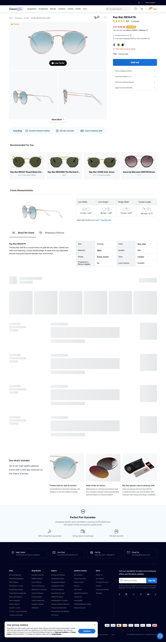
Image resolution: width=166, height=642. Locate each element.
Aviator (106, 257)
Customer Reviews (102, 589)
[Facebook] (119, 594)
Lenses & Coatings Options (124, 82)
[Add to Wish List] (105, 17)
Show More (57, 119)
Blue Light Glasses (15, 597)
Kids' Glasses (13, 582)
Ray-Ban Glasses (38, 575)
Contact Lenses (14, 608)
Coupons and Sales (16, 615)
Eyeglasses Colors (57, 578)
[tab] (22, 234)
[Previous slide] (9, 166)
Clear (144, 244)
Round (99, 257)
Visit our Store (79, 582)
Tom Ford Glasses (38, 586)
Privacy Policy (152, 585)
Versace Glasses (37, 593)
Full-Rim (140, 257)
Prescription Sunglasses (17, 593)
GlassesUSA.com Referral (60, 611)
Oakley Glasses (37, 578)
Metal (99, 250)
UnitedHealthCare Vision (82, 604)
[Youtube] (148, 594)
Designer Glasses (38, 604)
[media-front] (58, 46)
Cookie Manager (56, 634)
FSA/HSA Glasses (57, 589)
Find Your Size (123, 54)
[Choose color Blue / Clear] (114, 45)
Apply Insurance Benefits (123, 88)
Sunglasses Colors (57, 586)
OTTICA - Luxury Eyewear (18, 611)
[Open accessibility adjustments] (139, 2)
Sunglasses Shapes (58, 582)
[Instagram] (126, 594)
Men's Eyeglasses (15, 575)
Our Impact (100, 578)
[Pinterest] (141, 594)
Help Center (78, 589)
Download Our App (58, 593)
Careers (98, 586)
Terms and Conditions (61, 632)
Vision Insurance (80, 608)
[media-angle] (33, 95)
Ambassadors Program (59, 600)
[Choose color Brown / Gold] (118, 45)
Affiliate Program (57, 597)
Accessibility (78, 600)
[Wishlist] (135, 8)
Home (11, 18)
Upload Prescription (81, 593)
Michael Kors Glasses (39, 589)
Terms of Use (143, 585)
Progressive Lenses (16, 589)
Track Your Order (80, 578)
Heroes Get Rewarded (59, 608)
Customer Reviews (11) (123, 76)
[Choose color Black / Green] (123, 45)
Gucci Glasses (37, 582)
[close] (95, 624)
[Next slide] (157, 166)
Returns (77, 586)
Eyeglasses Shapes (58, 575)
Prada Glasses (37, 597)
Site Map (99, 593)
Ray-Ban (26, 18)
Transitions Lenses (16, 586)
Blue (139, 244)
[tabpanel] (83, 253)
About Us (99, 575)
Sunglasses (18, 18)
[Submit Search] (107, 9)
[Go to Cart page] (141, 8)
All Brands (35, 608)
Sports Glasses (14, 600)
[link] (16, 9)
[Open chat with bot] (160, 636)
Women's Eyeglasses (16, 578)
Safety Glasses (14, 604)
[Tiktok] (155, 594)
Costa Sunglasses (38, 600)
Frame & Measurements (123, 71)
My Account (78, 575)
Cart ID (113, 634)
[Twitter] (134, 594)
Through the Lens (102, 582)
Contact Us (78, 597)
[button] (107, 625)
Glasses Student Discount (60, 604)
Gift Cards (54, 615)
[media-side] (82, 95)
